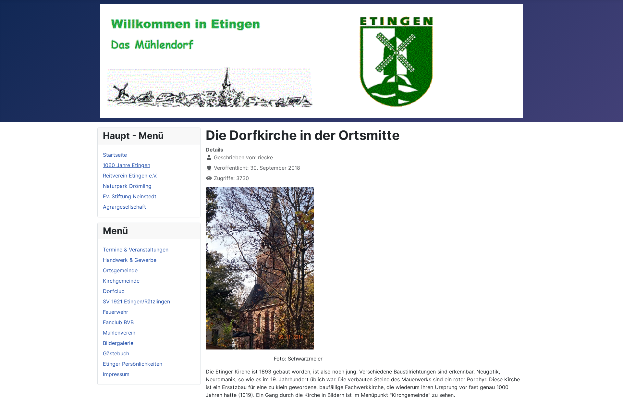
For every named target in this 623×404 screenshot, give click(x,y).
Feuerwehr (115, 312)
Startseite (115, 155)
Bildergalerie (118, 343)
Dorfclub (114, 291)
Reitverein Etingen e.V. (130, 175)
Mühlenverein (119, 332)
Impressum (116, 374)
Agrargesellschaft (124, 206)
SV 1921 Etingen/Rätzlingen (136, 301)
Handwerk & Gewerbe (129, 260)
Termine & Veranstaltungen (135, 249)
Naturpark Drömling (127, 186)
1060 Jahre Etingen (126, 165)
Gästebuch (116, 353)
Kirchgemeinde (121, 280)
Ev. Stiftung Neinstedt (129, 196)
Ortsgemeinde (120, 270)
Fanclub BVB (118, 322)
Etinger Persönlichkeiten (132, 364)
